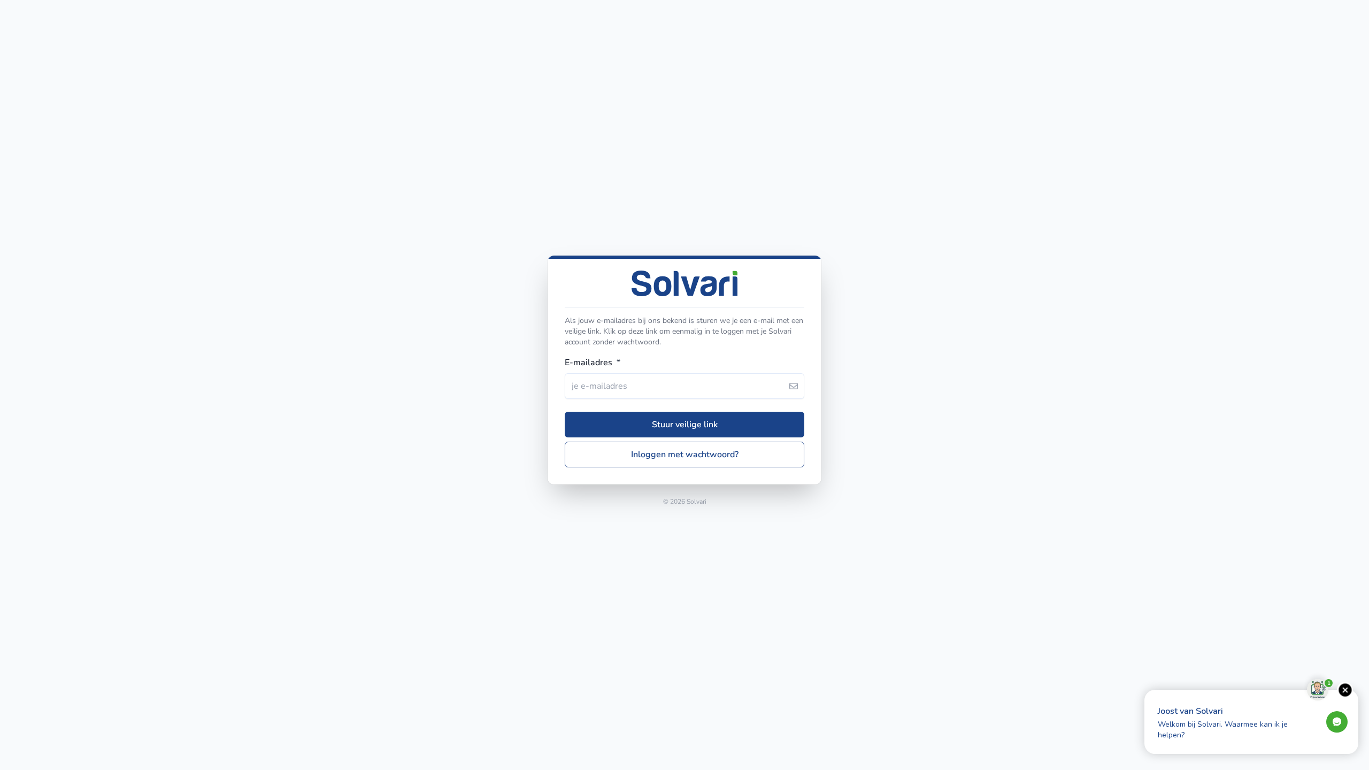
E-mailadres (592, 362)
